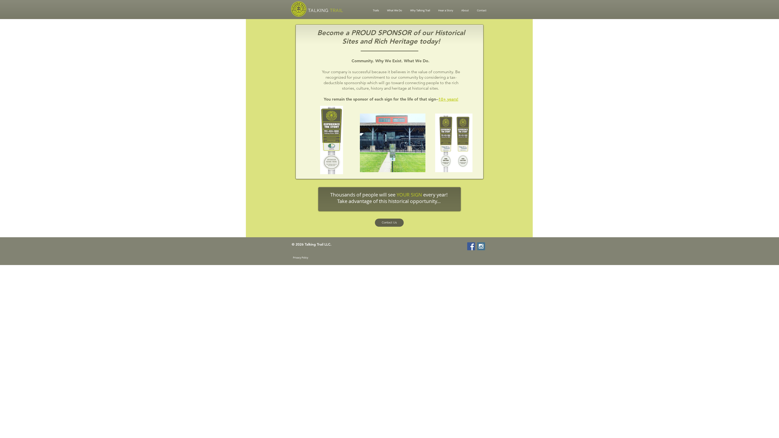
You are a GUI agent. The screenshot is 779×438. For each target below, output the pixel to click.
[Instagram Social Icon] (481, 246)
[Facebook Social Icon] (471, 246)
